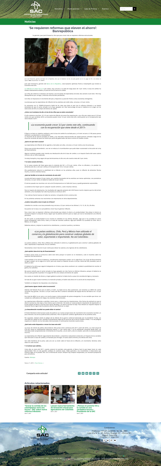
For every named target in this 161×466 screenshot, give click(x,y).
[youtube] (115, 440)
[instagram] (111, 440)
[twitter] (107, 440)
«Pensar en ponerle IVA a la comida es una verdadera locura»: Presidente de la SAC (88, 408)
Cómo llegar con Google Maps (109, 437)
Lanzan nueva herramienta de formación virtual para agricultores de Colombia (62, 408)
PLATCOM (97, 460)
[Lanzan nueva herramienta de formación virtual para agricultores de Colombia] (63, 386)
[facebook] (104, 440)
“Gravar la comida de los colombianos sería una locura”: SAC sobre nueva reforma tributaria (36, 408)
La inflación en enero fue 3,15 (34, 89)
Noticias (40, 363)
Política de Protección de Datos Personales (114, 458)
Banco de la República (54, 84)
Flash (36, 363)
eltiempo (32, 357)
